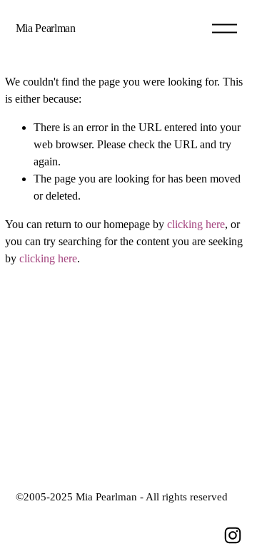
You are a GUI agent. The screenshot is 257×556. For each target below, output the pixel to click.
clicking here (196, 224)
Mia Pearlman (46, 28)
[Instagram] (232, 535)
